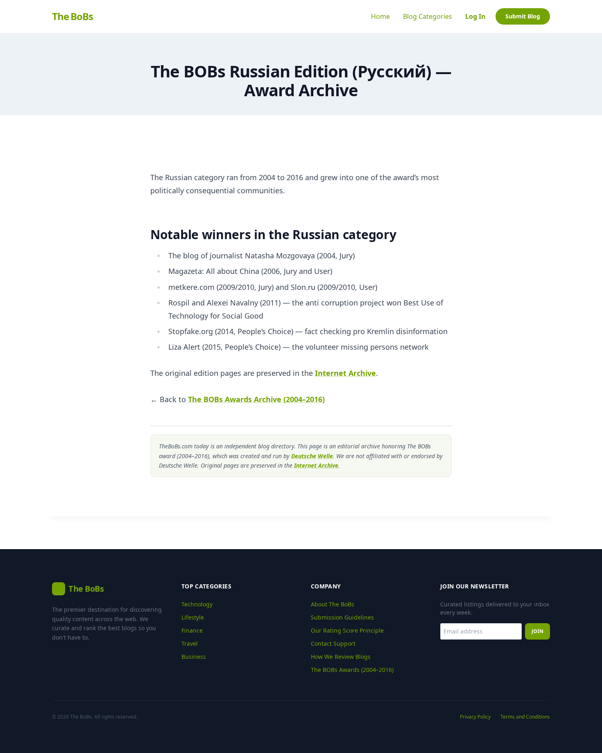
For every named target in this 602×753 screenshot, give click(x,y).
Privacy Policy (475, 717)
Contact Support (333, 643)
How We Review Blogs (341, 656)
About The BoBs (332, 604)
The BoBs (72, 16)
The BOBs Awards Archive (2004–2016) (256, 399)
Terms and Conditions (525, 717)
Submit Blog (522, 16)
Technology (197, 604)
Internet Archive (345, 373)
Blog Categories (427, 16)
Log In (475, 16)
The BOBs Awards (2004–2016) (352, 670)
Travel (189, 643)
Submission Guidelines (342, 617)
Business (193, 656)
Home (380, 16)
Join (537, 631)
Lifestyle (192, 617)
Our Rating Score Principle (347, 630)
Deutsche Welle (312, 456)
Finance (192, 630)
